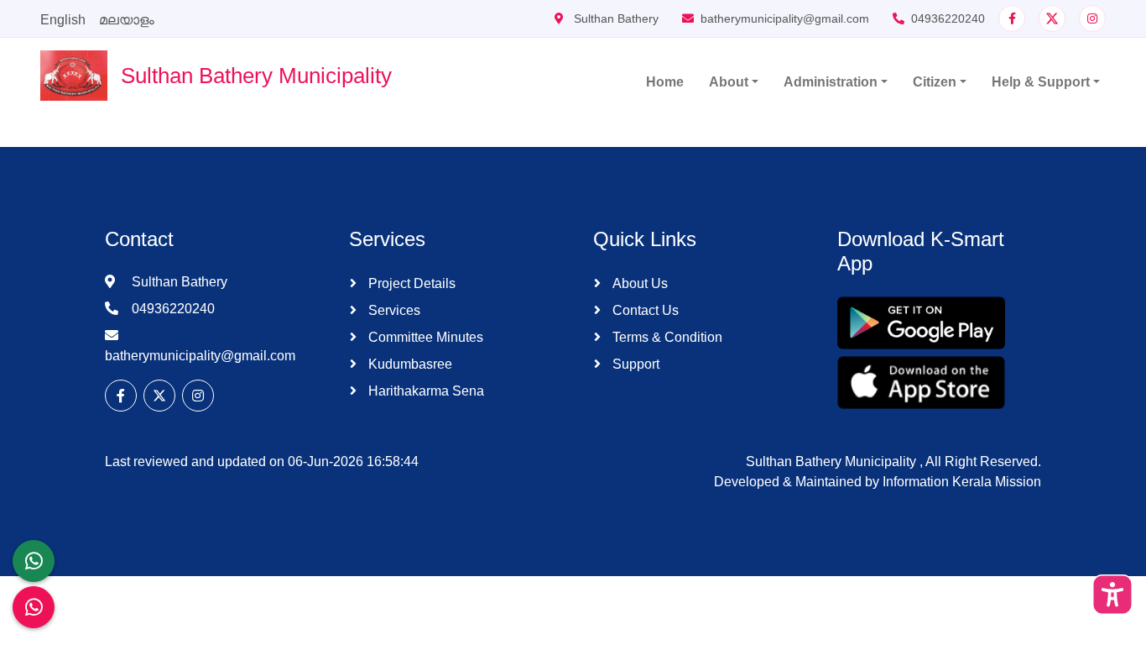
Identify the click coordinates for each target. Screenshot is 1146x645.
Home (665, 82)
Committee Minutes (424, 337)
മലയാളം (126, 20)
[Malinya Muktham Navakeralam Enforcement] (34, 607)
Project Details (410, 283)
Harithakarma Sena (424, 391)
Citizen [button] (934, 82)
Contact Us (644, 310)
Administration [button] (831, 82)
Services (392, 310)
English (63, 20)
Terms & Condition (665, 337)
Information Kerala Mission (962, 482)
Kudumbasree (408, 364)
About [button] (728, 82)
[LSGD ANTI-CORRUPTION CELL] (34, 561)
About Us (638, 283)
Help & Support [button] (1041, 82)
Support (634, 364)
